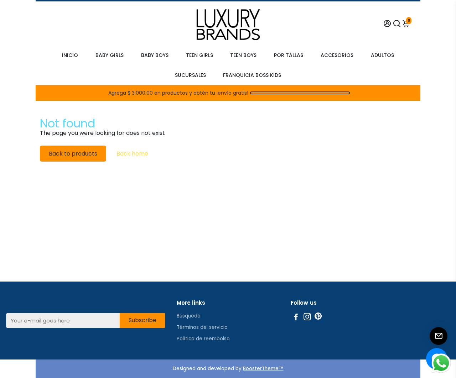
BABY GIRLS (109, 55)
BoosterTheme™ (263, 368)
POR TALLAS (288, 55)
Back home (132, 153)
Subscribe (142, 320)
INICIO (70, 55)
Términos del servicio (202, 327)
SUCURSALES (190, 75)
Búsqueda (189, 316)
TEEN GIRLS (199, 55)
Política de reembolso (203, 338)
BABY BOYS (155, 55)
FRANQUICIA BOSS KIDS (252, 75)
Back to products (73, 153)
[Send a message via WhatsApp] (441, 363)
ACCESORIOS (337, 55)
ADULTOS (382, 55)
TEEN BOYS (243, 55)
